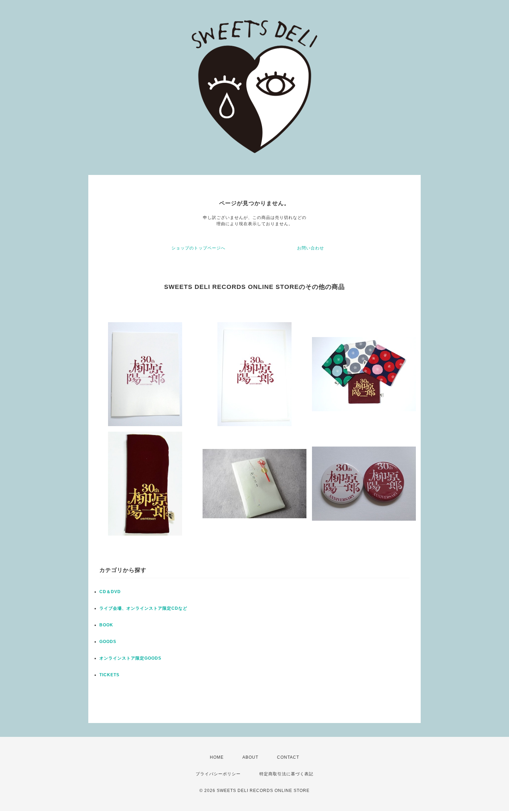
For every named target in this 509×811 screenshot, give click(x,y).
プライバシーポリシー (218, 774)
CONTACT (288, 757)
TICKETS (109, 674)
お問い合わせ (310, 248)
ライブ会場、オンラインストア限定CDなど (143, 608)
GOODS (107, 641)
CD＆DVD (110, 591)
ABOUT (250, 757)
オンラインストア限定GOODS (130, 658)
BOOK (106, 625)
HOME (217, 757)
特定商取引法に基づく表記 (286, 774)
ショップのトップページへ (198, 248)
